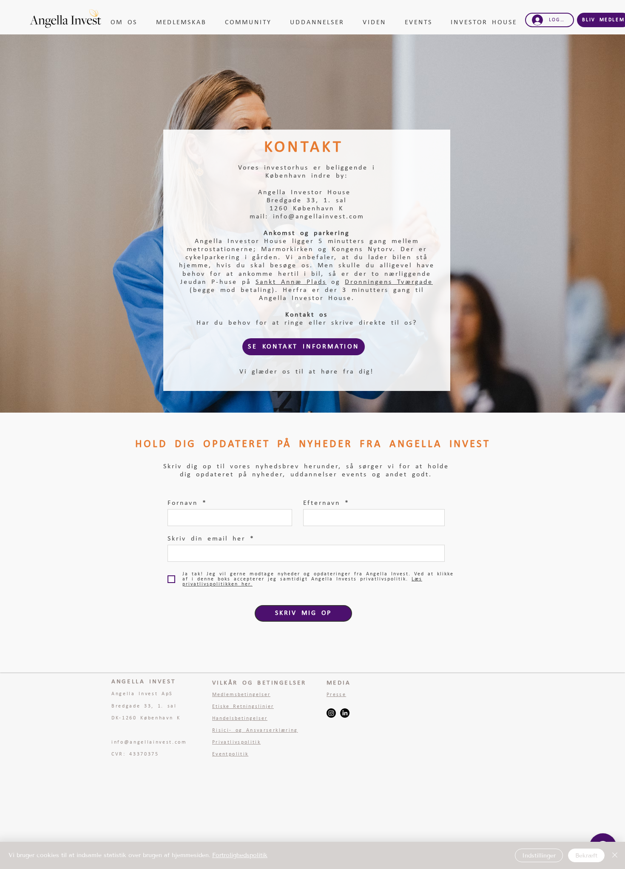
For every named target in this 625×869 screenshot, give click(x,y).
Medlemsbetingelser (241, 694)
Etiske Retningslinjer (243, 706)
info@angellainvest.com (318, 216)
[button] (127, 22)
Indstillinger (539, 855)
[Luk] (615, 855)
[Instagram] (331, 713)
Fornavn (183, 503)
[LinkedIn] (344, 713)
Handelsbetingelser (239, 718)
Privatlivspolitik (236, 742)
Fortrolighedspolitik (239, 855)
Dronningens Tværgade (389, 282)
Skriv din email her (206, 538)
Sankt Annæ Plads (291, 282)
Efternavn (321, 503)
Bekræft (586, 855)
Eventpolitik (230, 754)
